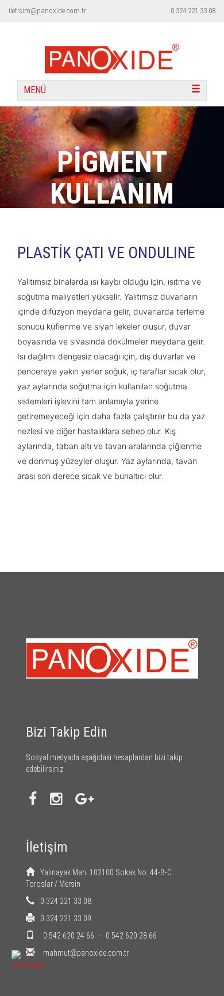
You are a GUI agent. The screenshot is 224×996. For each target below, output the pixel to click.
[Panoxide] (112, 50)
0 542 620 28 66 (131, 935)
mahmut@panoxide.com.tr (86, 952)
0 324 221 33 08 (193, 10)
